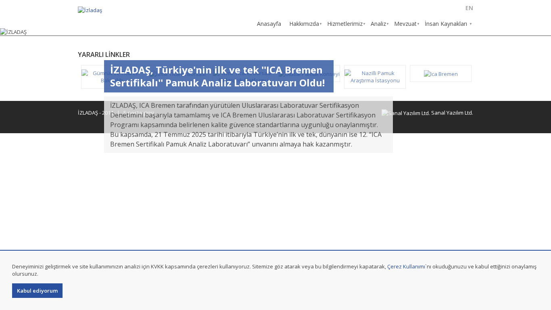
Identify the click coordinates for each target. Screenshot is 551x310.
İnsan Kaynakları (446, 23)
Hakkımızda (304, 23)
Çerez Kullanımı (406, 266)
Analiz (378, 23)
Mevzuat (405, 23)
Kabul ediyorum (37, 290)
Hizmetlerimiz (345, 23)
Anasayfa (269, 23)
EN (469, 8)
